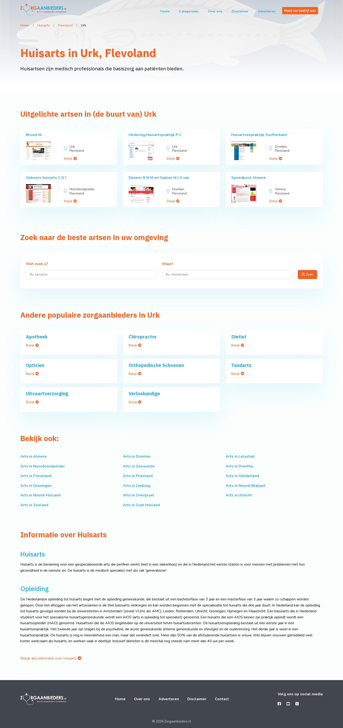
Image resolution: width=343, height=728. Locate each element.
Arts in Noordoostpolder (42, 466)
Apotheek (37, 337)
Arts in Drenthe (239, 466)
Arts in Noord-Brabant (246, 485)
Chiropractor (143, 337)
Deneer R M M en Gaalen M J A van (159, 177)
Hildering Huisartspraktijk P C (155, 134)
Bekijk (69, 158)
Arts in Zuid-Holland (141, 505)
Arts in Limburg (136, 485)
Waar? (167, 264)
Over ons (215, 11)
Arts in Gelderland (242, 475)
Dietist (238, 337)
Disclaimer (240, 11)
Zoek (309, 274)
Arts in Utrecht (239, 495)
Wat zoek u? (37, 264)
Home (165, 11)
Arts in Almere (33, 456)
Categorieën (189, 11)
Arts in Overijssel (138, 495)
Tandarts (241, 365)
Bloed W (34, 134)
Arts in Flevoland (35, 475)
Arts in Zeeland (34, 505)
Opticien (35, 365)
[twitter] (297, 703)
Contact (222, 699)
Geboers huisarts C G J (46, 177)
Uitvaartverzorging (47, 393)
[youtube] (288, 703)
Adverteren (267, 11)
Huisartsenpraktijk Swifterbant (259, 134)
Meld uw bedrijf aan (300, 10)
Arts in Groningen (36, 485)
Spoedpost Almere (248, 177)
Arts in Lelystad (240, 456)
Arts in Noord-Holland (40, 495)
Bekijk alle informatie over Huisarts (49, 658)
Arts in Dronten (136, 456)
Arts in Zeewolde (139, 466)
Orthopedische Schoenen (156, 365)
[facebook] (279, 703)
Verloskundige (144, 393)
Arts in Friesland (138, 475)
